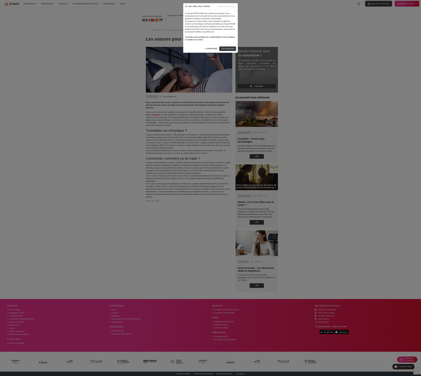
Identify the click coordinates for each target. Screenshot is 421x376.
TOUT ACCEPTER (227, 49)
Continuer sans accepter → (227, 6)
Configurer (211, 49)
